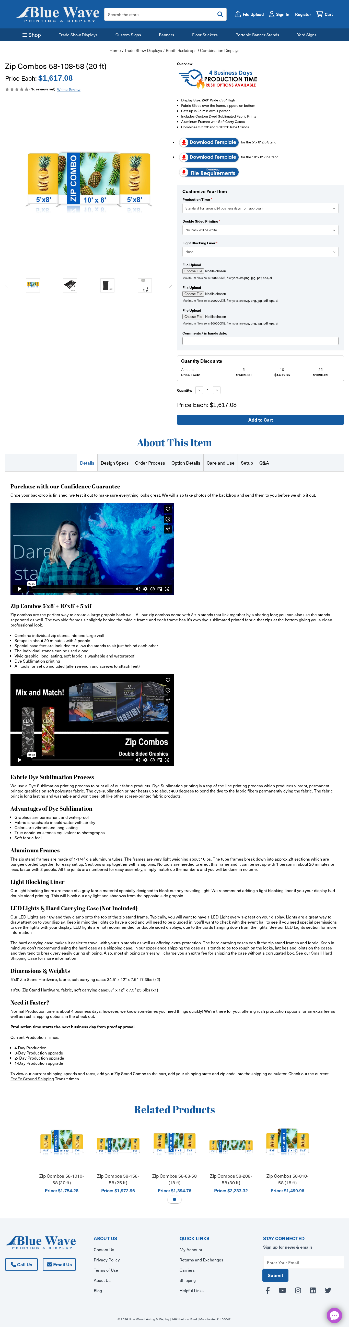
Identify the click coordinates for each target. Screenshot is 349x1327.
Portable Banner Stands (257, 35)
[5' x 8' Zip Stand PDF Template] (209, 142)
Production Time (197, 199)
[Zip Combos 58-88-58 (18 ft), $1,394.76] (174, 1146)
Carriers (187, 1270)
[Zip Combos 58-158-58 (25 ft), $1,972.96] (118, 1146)
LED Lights (295, 927)
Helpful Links (192, 1290)
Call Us (24, 1264)
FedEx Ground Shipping (32, 1078)
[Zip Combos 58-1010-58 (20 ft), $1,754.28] (61, 1146)
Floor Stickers (205, 35)
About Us (102, 1280)
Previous (6, 285)
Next (170, 285)
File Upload (191, 264)
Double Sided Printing (201, 221)
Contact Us (104, 1249)
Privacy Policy (107, 1260)
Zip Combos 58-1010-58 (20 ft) (61, 1179)
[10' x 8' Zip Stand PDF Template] (209, 157)
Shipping (188, 1280)
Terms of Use (106, 1270)
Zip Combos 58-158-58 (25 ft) (118, 1179)
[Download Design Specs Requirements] (209, 171)
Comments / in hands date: (204, 333)
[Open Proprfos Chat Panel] (334, 1315)
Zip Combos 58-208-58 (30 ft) (231, 1179)
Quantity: (184, 390)
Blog (98, 1290)
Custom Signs (128, 35)
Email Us (62, 1264)
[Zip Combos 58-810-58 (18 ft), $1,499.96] (287, 1146)
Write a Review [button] (68, 89)
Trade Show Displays (78, 35)
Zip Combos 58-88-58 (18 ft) (174, 1179)
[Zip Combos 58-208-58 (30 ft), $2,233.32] (231, 1146)
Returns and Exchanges (201, 1260)
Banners (166, 35)
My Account (191, 1249)
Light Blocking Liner (200, 242)
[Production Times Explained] (218, 78)
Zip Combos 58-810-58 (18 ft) (287, 1179)
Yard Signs (307, 35)
